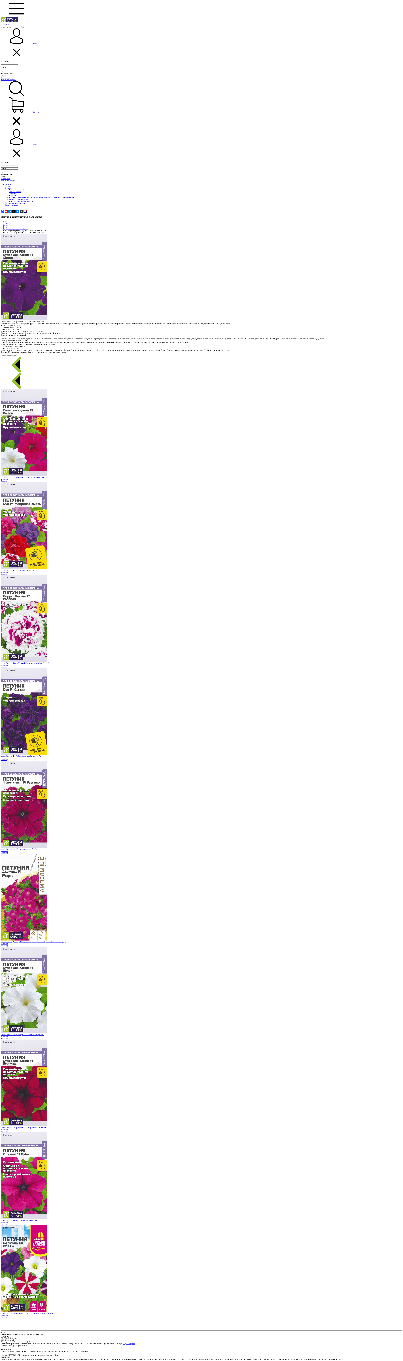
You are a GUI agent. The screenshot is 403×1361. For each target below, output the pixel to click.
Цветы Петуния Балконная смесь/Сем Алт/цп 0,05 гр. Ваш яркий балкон (27, 1313)
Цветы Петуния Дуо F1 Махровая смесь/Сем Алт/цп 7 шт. (21, 570)
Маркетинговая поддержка (19, 199)
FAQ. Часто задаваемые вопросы (21, 201)
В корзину (4, 481)
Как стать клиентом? (16, 190)
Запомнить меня (6, 74)
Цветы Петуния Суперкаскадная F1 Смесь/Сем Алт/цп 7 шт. (22, 477)
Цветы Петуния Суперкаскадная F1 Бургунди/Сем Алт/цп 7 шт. (24, 1128)
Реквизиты (13, 195)
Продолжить (6, 1357)
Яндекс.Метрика (129, 1344)
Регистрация (5, 78)
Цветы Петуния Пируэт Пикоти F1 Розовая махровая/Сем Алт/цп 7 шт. (26, 663)
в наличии (4, 354)
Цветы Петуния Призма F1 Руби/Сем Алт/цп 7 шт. (19, 1220)
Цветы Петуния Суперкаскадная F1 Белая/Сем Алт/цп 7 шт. (22, 1035)
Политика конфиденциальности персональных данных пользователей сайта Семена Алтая (41, 197)
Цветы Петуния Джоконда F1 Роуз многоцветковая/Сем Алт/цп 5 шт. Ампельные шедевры (33, 942)
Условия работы (15, 192)
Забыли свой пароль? (8, 80)
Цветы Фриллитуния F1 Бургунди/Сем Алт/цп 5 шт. (19, 849)
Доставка (12, 194)
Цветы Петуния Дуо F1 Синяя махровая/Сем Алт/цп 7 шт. (22, 756)
